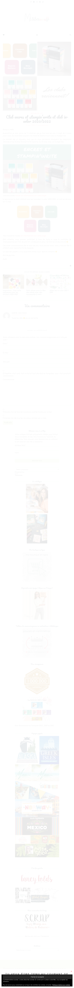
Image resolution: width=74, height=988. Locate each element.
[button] (71, 971)
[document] (37, 494)
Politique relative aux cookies (61, 985)
